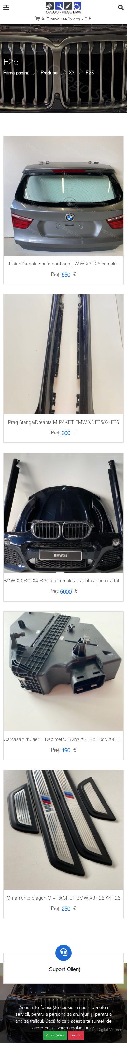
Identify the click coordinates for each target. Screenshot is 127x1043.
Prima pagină (16, 72)
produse (57, 18)
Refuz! (76, 1035)
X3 (71, 72)
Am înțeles (55, 1035)
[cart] (63, 216)
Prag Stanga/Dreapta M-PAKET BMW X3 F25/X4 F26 (63, 422)
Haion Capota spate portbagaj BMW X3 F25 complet (63, 263)
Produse (49, 72)
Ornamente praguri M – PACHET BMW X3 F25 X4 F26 (63, 898)
